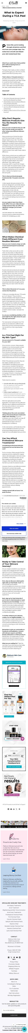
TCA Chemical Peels (14, 917)
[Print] (14, 809)
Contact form (16, 952)
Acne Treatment (14, 908)
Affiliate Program (14, 968)
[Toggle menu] (2, 2)
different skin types (18, 364)
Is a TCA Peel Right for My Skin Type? (14, 105)
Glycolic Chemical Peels (14, 919)
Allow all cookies (14, 528)
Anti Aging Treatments (14, 905)
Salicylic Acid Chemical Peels (14, 921)
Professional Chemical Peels (14, 914)
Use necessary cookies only (14, 533)
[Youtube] (17, 956)
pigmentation (9, 308)
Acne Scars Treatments (14, 912)
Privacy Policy (14, 962)
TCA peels (22, 289)
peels (13, 352)
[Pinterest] (19, 809)
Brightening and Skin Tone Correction (14, 910)
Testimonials (14, 991)
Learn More (6, 859)
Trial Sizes (14, 971)
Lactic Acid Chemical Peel (14, 930)
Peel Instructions (14, 993)
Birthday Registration (14, 995)
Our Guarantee (14, 988)
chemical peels (6, 214)
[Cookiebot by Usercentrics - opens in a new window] (20, 498)
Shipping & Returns (14, 966)
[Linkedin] (19, 956)
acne (13, 407)
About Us (14, 981)
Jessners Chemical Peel (14, 928)
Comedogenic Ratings (14, 984)
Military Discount (14, 973)
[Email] (11, 809)
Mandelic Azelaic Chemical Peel (14, 926)
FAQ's (14, 986)
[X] (16, 809)
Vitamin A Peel (14, 924)
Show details (20, 523)
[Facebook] (8, 809)
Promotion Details (14, 964)
